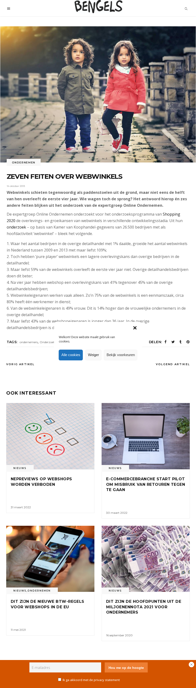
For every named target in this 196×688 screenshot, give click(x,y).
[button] (135, 327)
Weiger (93, 355)
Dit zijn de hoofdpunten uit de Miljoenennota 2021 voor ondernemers (143, 607)
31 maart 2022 (21, 507)
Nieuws (20, 468)
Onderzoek (47, 342)
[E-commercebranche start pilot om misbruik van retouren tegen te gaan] (146, 436)
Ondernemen (24, 162)
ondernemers (29, 342)
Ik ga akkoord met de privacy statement (91, 680)
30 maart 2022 (116, 513)
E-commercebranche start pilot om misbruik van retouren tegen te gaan (145, 484)
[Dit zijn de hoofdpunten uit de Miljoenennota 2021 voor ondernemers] (146, 559)
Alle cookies (70, 355)
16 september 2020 (119, 635)
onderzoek (16, 227)
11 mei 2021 (18, 630)
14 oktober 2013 (16, 186)
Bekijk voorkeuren (121, 355)
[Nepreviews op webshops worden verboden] (50, 436)
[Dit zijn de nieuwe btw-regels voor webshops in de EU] (50, 559)
